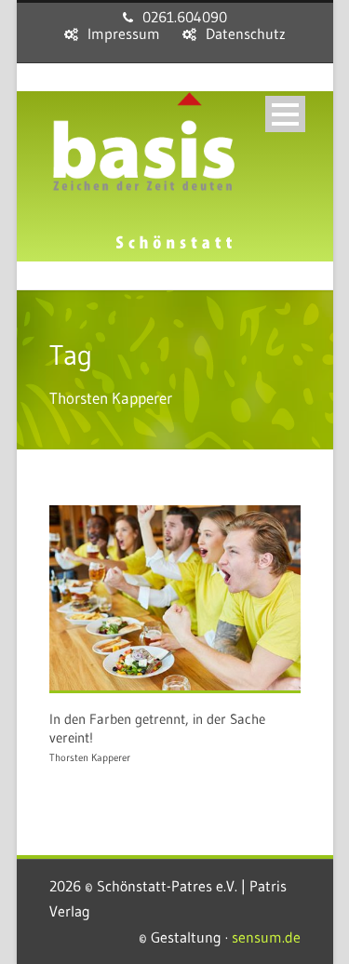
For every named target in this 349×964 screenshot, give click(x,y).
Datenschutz (246, 33)
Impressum (123, 33)
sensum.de (266, 937)
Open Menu (285, 114)
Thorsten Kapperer (89, 757)
